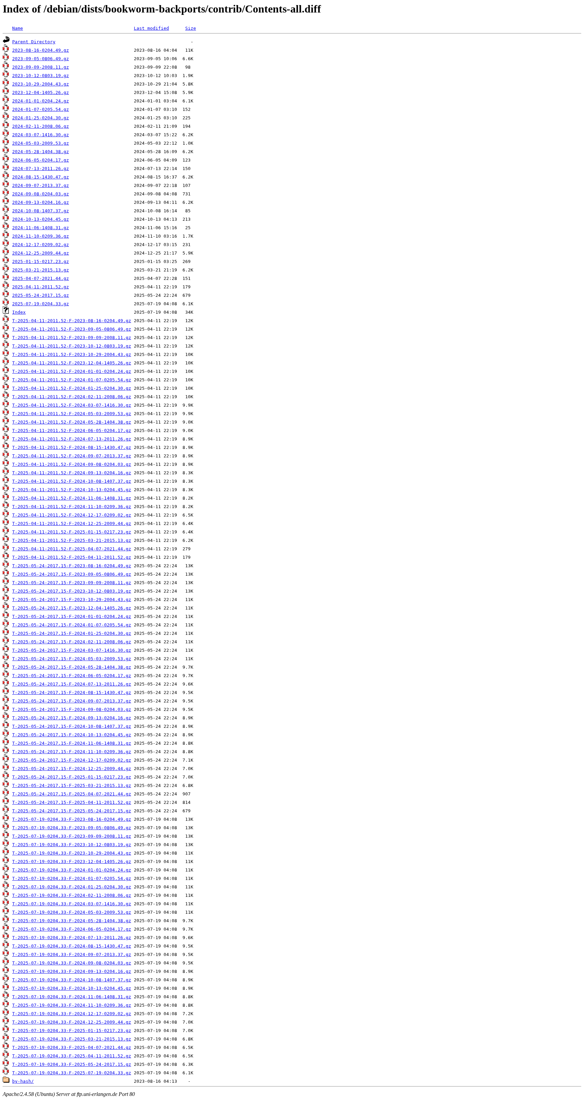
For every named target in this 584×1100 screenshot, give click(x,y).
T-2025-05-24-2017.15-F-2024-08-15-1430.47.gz (71, 692)
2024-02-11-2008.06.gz (40, 126)
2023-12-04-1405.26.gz (40, 92)
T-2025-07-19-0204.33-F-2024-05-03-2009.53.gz (71, 912)
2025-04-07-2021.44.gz (40, 278)
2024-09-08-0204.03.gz (40, 193)
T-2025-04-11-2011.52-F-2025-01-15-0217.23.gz (71, 531)
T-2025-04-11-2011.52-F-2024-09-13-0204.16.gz (71, 472)
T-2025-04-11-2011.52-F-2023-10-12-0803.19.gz (71, 346)
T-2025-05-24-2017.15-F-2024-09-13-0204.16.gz (71, 717)
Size (190, 28)
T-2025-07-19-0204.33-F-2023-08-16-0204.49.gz (71, 819)
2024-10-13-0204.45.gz (40, 219)
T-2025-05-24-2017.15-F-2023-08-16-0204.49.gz (71, 565)
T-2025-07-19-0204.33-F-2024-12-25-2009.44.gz (71, 1022)
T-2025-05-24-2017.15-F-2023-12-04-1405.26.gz (71, 608)
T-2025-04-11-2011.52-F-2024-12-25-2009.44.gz (71, 523)
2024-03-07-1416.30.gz (40, 134)
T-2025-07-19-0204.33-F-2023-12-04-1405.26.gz (71, 861)
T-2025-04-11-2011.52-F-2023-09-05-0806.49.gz (71, 329)
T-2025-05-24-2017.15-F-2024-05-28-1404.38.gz (71, 667)
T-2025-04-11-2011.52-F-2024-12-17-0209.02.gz (71, 515)
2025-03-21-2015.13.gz (40, 269)
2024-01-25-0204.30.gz (40, 117)
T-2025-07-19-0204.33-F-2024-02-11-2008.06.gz (71, 895)
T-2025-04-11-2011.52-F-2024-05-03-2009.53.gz (71, 413)
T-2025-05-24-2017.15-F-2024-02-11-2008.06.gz (71, 641)
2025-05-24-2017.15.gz (40, 295)
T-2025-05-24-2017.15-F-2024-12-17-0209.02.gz (71, 760)
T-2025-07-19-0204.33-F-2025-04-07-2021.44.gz (71, 1047)
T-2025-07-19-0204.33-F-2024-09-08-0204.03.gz (71, 962)
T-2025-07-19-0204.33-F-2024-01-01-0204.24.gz (71, 869)
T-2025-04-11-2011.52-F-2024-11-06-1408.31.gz (71, 498)
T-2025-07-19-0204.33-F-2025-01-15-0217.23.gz (71, 1030)
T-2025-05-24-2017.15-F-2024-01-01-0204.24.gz (71, 616)
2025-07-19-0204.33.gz (40, 303)
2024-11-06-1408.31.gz (40, 227)
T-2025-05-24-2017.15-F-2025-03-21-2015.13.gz (71, 785)
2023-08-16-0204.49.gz (40, 50)
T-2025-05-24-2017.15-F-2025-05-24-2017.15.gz (71, 810)
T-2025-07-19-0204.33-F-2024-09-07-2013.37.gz (71, 954)
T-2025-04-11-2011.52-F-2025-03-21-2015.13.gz (71, 540)
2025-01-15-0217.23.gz (40, 261)
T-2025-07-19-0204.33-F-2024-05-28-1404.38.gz (71, 920)
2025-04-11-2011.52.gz (40, 286)
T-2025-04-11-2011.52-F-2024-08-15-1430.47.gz (71, 447)
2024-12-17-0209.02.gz (40, 244)
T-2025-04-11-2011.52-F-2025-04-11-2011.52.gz (71, 557)
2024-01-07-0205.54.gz (40, 109)
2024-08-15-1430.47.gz (40, 177)
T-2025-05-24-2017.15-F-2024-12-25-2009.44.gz (71, 768)
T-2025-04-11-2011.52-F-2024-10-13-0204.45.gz (71, 489)
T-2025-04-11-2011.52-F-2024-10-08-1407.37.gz (71, 481)
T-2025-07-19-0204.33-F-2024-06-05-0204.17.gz (71, 929)
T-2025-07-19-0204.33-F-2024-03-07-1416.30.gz (71, 903)
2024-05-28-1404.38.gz (40, 151)
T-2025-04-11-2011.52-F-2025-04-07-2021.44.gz (71, 548)
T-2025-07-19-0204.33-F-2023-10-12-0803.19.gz (71, 844)
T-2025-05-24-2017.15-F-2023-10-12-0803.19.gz (71, 591)
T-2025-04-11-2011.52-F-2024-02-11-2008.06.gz (71, 396)
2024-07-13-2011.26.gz (40, 168)
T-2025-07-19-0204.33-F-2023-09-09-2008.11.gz (71, 836)
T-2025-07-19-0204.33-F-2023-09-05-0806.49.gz (71, 827)
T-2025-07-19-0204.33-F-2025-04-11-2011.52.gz (71, 1055)
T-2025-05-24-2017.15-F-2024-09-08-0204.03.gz (71, 709)
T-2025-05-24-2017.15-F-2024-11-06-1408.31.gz (71, 743)
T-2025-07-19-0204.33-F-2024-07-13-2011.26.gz (71, 937)
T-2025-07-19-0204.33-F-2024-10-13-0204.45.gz (71, 988)
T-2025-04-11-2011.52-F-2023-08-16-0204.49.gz (71, 320)
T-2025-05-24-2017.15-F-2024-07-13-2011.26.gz (71, 684)
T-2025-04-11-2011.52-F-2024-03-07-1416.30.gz (71, 405)
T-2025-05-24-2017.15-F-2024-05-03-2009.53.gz (71, 658)
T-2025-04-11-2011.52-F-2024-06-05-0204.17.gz (71, 430)
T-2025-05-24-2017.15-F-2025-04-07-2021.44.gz (71, 793)
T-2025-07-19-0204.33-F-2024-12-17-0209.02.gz (71, 1013)
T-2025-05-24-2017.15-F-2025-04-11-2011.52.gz (71, 802)
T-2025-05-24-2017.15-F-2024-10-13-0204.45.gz (71, 734)
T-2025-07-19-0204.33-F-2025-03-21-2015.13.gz (71, 1039)
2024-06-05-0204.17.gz (40, 160)
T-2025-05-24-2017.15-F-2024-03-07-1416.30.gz (71, 650)
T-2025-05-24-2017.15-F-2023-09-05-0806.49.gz (71, 574)
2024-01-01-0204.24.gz (40, 100)
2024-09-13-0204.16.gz (40, 202)
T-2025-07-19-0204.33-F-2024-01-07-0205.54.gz (71, 878)
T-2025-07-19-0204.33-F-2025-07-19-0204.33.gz (71, 1072)
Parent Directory (33, 41)
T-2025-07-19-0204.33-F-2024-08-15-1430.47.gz (71, 946)
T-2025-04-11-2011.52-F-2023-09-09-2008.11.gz (71, 337)
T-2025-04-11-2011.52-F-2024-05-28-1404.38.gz (71, 422)
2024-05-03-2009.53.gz (40, 143)
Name (17, 28)
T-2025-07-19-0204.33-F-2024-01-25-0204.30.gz (71, 886)
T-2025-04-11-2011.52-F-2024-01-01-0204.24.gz (71, 371)
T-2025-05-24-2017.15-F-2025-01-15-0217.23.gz (71, 777)
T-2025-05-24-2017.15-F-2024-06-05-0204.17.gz (71, 675)
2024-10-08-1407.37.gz (40, 210)
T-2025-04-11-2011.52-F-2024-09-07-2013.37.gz (71, 455)
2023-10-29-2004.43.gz (40, 84)
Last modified (151, 28)
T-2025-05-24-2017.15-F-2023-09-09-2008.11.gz (71, 582)
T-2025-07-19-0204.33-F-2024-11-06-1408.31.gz (71, 996)
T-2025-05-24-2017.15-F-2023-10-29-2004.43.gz (71, 599)
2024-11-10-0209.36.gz (40, 236)
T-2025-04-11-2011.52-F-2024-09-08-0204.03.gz (71, 464)
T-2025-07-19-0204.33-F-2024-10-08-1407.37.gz (71, 979)
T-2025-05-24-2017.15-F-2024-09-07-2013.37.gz (71, 700)
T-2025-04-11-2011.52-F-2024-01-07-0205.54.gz (71, 379)
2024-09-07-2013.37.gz (40, 185)
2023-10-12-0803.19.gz (40, 75)
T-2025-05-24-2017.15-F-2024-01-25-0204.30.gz (71, 633)
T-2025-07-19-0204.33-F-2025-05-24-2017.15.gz (71, 1064)
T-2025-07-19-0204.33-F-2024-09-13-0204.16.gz (71, 971)
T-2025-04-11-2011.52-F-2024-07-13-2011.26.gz (71, 438)
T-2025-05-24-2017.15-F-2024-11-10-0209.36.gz (71, 751)
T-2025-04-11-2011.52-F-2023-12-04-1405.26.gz (71, 362)
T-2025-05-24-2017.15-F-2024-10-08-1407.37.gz (71, 726)
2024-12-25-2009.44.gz (40, 253)
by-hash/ (23, 1081)
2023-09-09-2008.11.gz (40, 67)
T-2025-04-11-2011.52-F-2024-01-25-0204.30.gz (71, 388)
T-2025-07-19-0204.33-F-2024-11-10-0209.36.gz (71, 1005)
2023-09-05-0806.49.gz (40, 58)
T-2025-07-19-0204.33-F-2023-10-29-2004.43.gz (71, 853)
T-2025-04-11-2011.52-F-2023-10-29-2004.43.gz (71, 354)
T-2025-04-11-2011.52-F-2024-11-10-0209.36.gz (71, 506)
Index (19, 312)
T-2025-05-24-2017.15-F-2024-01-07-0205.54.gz (71, 624)
